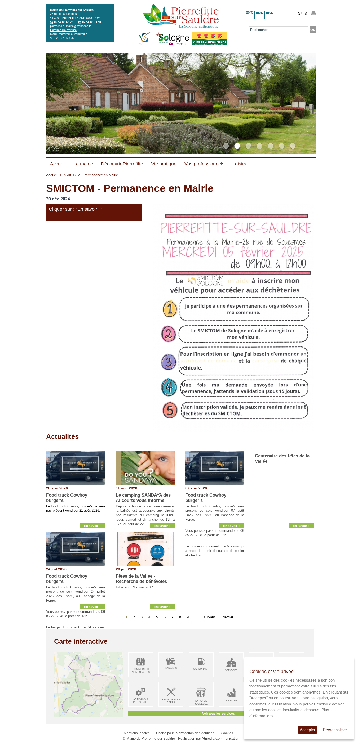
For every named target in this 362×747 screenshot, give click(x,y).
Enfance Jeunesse (201, 702)
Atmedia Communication (220, 738)
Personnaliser (335, 729)
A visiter (231, 700)
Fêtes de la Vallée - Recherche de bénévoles (141, 579)
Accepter (307, 729)
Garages (171, 668)
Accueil (52, 175)
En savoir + (92, 526)
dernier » (229, 617)
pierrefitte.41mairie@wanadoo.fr (70, 26)
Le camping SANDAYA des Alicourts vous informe (143, 498)
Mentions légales (137, 733)
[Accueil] (181, 16)
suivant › (210, 617)
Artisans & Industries (140, 701)
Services (231, 670)
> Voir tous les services (217, 713)
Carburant (201, 669)
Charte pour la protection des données (185, 733)
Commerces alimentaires (141, 670)
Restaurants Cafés (171, 701)
